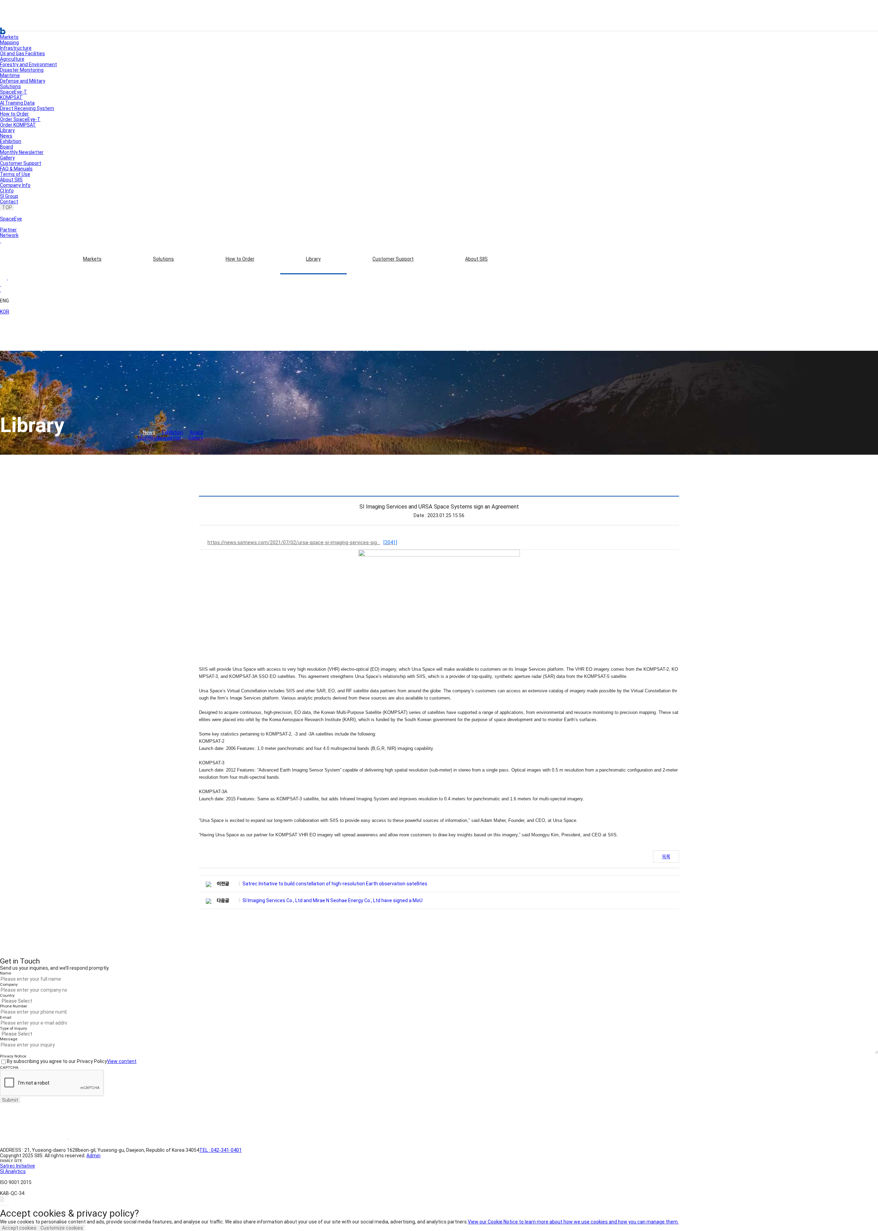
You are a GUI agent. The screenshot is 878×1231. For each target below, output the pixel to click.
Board (6, 147)
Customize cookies (61, 1228)
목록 (666, 856)
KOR (4, 311)
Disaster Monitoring (22, 70)
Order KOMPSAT (18, 125)
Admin (93, 1155)
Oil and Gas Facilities (22, 53)
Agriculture (12, 59)
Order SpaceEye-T (20, 119)
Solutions (163, 259)
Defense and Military (22, 81)
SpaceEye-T (13, 92)
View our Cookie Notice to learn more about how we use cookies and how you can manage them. (573, 1221)
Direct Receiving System (27, 108)
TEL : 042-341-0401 (220, 1150)
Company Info (15, 185)
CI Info (7, 190)
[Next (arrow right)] (7, 1205)
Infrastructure (16, 48)
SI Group (9, 196)
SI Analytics (13, 1171)
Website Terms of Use (33, 1139)
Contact (9, 201)
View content (122, 1061)
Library (313, 259)
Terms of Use (15, 174)
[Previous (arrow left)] (2, 1205)
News (6, 136)
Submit (10, 1100)
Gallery (7, 157)
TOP (7, 207)
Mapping (9, 42)
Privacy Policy (92, 1139)
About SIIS (476, 259)
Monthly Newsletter (22, 152)
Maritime (10, 75)
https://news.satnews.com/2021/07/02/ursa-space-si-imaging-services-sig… (302, 542)
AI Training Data (17, 103)
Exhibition (10, 141)
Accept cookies (19, 1228)
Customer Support (393, 259)
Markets (92, 259)
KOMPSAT (11, 97)
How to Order (240, 259)
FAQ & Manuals (16, 168)
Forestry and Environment (28, 64)
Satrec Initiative (17, 1166)
